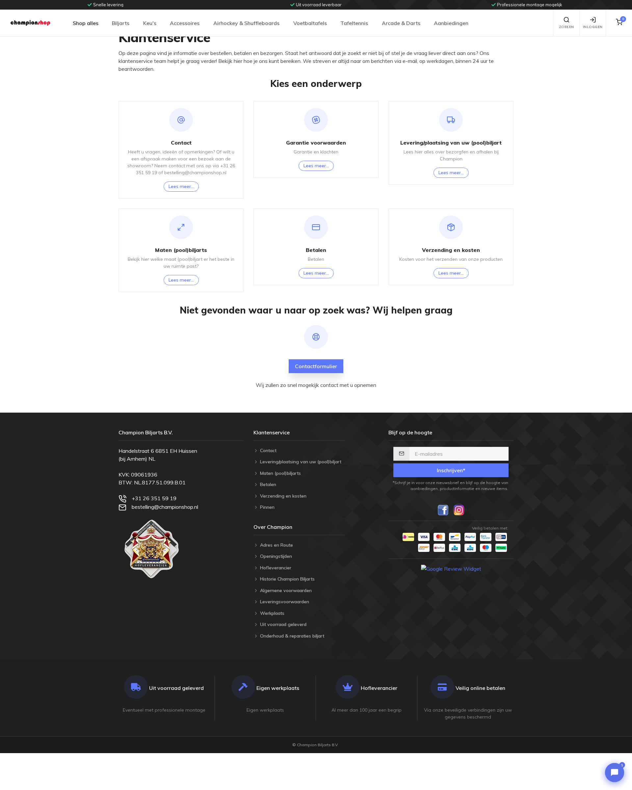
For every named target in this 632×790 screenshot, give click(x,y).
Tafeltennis (354, 23)
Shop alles (85, 23)
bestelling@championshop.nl (165, 507)
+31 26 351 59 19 (154, 498)
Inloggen (593, 27)
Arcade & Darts (401, 23)
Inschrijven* (451, 470)
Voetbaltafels (310, 23)
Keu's (149, 23)
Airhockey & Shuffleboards (246, 23)
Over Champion (272, 527)
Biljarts (120, 23)
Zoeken (566, 27)
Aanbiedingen (451, 23)
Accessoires (184, 23)
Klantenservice (271, 432)
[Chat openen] (614, 772)
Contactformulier (316, 366)
